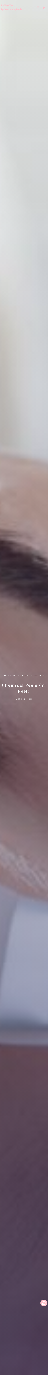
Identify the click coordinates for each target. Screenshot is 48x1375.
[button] (38, 7)
